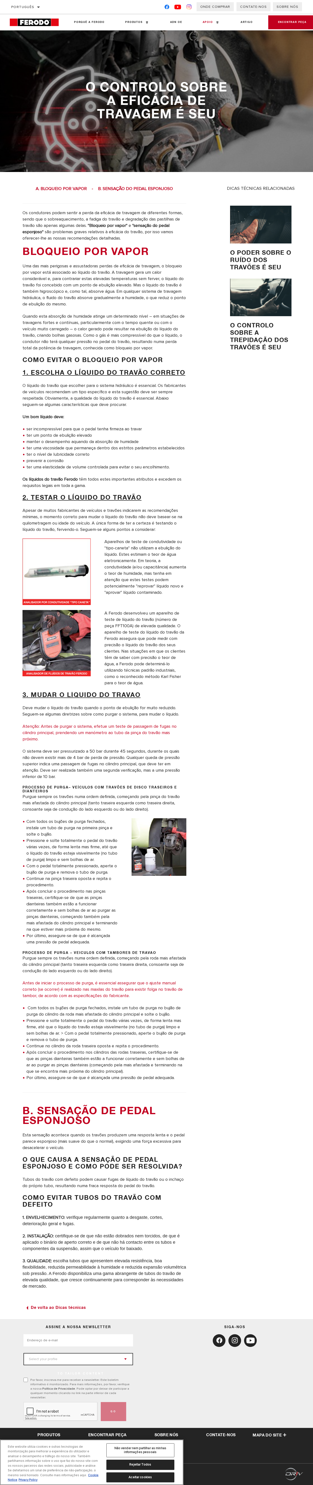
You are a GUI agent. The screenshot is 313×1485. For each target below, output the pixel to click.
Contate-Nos (253, 7)
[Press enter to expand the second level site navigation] (147, 22)
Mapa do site (267, 1435)
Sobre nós (287, 7)
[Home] (37, 22)
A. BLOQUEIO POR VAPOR (61, 188)
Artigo (247, 22)
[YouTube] (177, 8)
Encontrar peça (107, 1435)
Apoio (208, 22)
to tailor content (80, 1373)
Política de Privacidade (58, 1389)
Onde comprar (215, 7)
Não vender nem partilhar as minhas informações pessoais (140, 1450)
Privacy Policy (28, 1480)
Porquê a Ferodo (89, 22)
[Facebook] (166, 8)
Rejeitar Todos (140, 1464)
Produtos (133, 22)
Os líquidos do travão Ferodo (50, 479)
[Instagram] (189, 8)
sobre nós (166, 1435)
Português (22, 7)
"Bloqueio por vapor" (107, 225)
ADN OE (176, 22)
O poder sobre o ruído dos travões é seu (260, 260)
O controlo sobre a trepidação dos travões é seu (259, 337)
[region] (91, 1462)
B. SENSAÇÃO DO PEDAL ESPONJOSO (135, 188)
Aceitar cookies (140, 1477)
